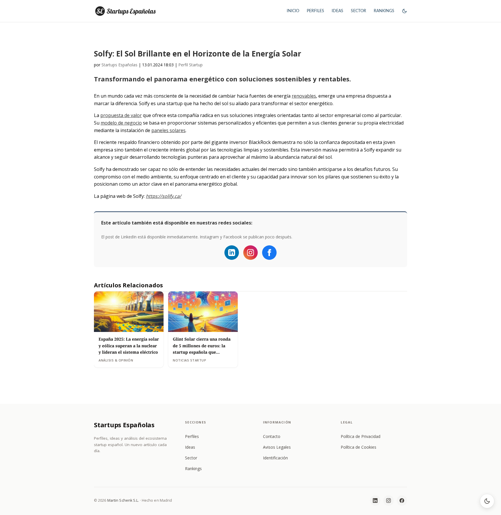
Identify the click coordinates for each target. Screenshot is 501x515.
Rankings (193, 468)
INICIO (293, 11)
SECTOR (358, 11)
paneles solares (168, 130)
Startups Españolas (119, 64)
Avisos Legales (277, 447)
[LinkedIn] (375, 500)
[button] (404, 16)
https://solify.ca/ (163, 196)
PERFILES (315, 11)
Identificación (275, 458)
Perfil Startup (190, 64)
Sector (191, 458)
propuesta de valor (121, 115)
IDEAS (337, 11)
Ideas (190, 447)
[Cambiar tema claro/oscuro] (487, 501)
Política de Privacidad (360, 436)
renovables (304, 96)
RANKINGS (384, 11)
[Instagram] (250, 252)
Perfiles (192, 436)
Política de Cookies (358, 447)
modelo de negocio (121, 123)
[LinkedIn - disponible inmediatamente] (231, 252)
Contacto (271, 436)
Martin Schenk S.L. (123, 500)
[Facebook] (269, 252)
